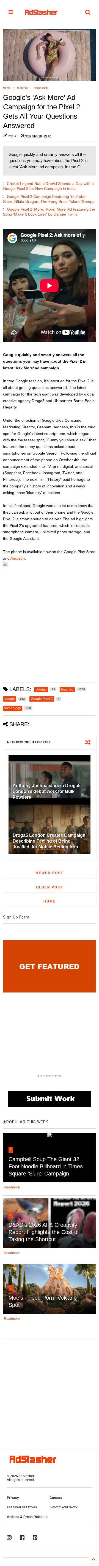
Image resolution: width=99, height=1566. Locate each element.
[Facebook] (22, 1537)
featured (22, 87)
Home (6, 87)
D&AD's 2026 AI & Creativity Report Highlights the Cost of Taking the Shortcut (44, 1232)
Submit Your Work (64, 1507)
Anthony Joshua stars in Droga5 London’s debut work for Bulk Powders (47, 791)
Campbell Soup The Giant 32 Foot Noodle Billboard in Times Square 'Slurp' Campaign (46, 1166)
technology (41, 87)
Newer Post (49, 873)
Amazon (17, 558)
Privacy (13, 1498)
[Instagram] (9, 1537)
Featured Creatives (22, 1507)
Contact (56, 1498)
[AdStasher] (41, 14)
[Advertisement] (49, 626)
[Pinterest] (35, 1537)
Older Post (49, 887)
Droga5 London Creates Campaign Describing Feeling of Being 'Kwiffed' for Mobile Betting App (49, 841)
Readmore (12, 1187)
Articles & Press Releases (27, 1517)
